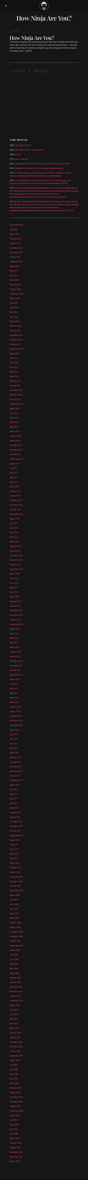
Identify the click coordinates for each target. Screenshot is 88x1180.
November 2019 (16, 340)
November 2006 (16, 1047)
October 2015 (15, 565)
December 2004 (16, 1152)
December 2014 (16, 610)
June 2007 (14, 1014)
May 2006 (14, 1074)
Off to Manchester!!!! (23, 145)
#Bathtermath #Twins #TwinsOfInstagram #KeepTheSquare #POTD (42, 164)
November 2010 (16, 826)
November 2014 (16, 615)
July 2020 (14, 303)
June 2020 (14, 308)
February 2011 (15, 812)
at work (18, 154)
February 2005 (15, 1143)
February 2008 (15, 978)
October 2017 (15, 454)
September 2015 (16, 569)
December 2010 (16, 822)
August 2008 (15, 950)
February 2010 (15, 867)
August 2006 (15, 1060)
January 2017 (15, 496)
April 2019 (14, 372)
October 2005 (15, 1106)
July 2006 (14, 1065)
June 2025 (14, 229)
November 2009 (16, 881)
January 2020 (15, 330)
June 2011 (14, 794)
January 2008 (15, 982)
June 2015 (14, 583)
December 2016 (16, 500)
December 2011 (16, 767)
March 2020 (14, 321)
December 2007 (16, 987)
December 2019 (16, 335)
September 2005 (16, 1111)
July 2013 (14, 684)
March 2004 (14, 1161)
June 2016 (14, 528)
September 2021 (16, 262)
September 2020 (16, 294)
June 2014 (14, 633)
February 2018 (15, 436)
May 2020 (14, 312)
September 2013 (16, 675)
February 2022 (15, 239)
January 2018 (15, 441)
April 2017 (14, 482)
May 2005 (14, 1129)
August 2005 (15, 1115)
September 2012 (16, 725)
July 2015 (14, 578)
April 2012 (14, 748)
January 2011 (15, 817)
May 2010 (14, 854)
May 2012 (14, 744)
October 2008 (15, 941)
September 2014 (16, 624)
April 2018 (14, 427)
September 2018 (16, 404)
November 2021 (16, 252)
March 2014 (14, 647)
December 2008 (16, 932)
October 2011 (15, 776)
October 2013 (15, 670)
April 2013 (14, 698)
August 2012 (15, 730)
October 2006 (15, 1051)
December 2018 (16, 390)
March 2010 (14, 863)
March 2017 (14, 487)
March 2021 (14, 280)
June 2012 (14, 739)
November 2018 (16, 395)
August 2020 (15, 298)
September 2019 (16, 349)
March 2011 (14, 808)
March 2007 (14, 1028)
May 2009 (14, 909)
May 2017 (14, 477)
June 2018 (14, 418)
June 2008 (14, 959)
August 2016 (15, 519)
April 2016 (14, 537)
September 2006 (16, 1056)
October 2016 (15, 509)
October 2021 (15, 257)
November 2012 (16, 721)
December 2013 (16, 661)
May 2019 (14, 367)
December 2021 (16, 248)
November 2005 (16, 1102)
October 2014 (15, 620)
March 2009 (14, 918)
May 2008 (14, 964)
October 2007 (15, 996)
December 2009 (16, 877)
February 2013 (15, 707)
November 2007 (16, 991)
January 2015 (15, 606)
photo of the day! (22, 159)
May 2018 (14, 422)
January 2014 (15, 656)
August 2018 (15, 408)
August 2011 (15, 785)
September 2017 (16, 459)
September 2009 (16, 890)
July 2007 (14, 1010)
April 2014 (14, 643)
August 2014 (15, 629)
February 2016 (15, 546)
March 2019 (14, 376)
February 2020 (15, 326)
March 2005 (14, 1138)
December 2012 (16, 716)
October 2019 (15, 344)
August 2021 (15, 266)
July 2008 (14, 955)
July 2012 (14, 734)
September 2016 (16, 514)
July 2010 (14, 845)
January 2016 (15, 551)
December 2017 (16, 445)
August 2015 (15, 574)
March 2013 (14, 702)
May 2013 (14, 693)
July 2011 (14, 789)
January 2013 (15, 711)
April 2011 (14, 803)
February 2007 (15, 1033)
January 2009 (15, 927)
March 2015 (14, 597)
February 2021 (15, 285)
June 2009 (14, 904)
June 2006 (14, 1069)
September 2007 (16, 1001)
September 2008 (16, 946)
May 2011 (14, 799)
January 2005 (15, 1147)
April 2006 (14, 1079)
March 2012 (14, 753)
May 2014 (14, 638)
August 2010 (15, 840)
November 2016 (16, 505)
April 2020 (14, 317)
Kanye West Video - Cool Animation (29, 150)
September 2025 (16, 225)
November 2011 (16, 771)
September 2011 (16, 780)
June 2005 (14, 1125)
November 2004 (16, 1157)
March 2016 (14, 542)
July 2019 (14, 358)
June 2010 (14, 849)
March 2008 (14, 973)
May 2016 (14, 532)
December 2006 (16, 1042)
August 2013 (15, 679)
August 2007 (15, 1005)
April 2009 (14, 913)
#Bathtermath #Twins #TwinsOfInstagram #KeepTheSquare (39, 168)
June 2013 (14, 688)
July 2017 (14, 468)
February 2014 (15, 652)
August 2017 (15, 464)
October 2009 (15, 886)
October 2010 (15, 831)
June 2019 (14, 363)
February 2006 (15, 1088)
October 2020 (15, 289)
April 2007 (14, 1024)
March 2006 (14, 1083)
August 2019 (15, 353)
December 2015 (16, 555)
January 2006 (15, 1092)
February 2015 (15, 601)
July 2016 (14, 523)
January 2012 (15, 762)
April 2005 (14, 1134)
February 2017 (15, 491)
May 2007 (14, 1019)
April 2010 (14, 858)
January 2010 (15, 872)
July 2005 (14, 1120)
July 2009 (14, 900)
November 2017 (16, 450)
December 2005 (16, 1097)
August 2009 (15, 895)
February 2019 (15, 381)
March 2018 (14, 431)
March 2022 (14, 234)
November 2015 (16, 560)
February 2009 (15, 923)
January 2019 (15, 386)
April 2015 (14, 592)
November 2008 (16, 936)
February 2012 (15, 757)
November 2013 (16, 666)
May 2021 (14, 271)
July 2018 (14, 413)
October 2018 (15, 399)
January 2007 (15, 1037)
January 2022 (15, 243)
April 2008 (14, 968)
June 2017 (14, 473)
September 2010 (16, 835)
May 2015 (14, 588)
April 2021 (14, 275)
